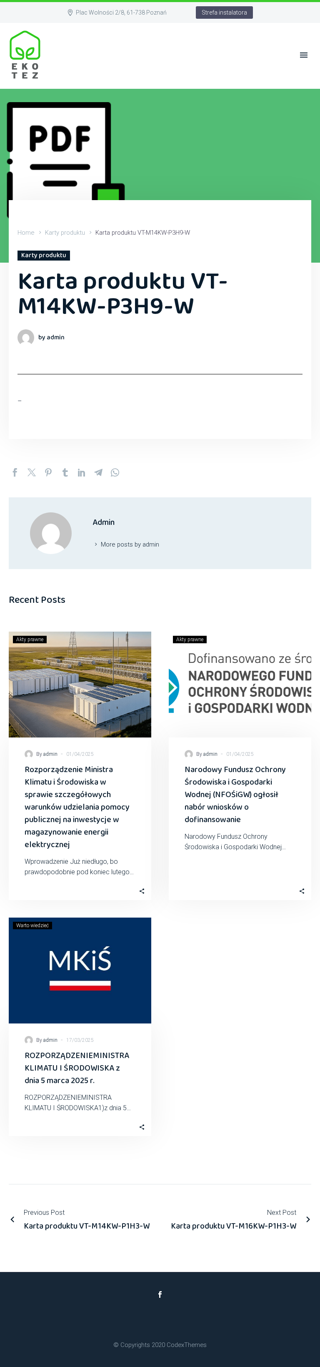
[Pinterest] (48, 472)
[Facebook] (15, 472)
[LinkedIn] (82, 472)
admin (50, 754)
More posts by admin (130, 544)
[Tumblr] (65, 472)
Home (26, 232)
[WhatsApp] (115, 472)
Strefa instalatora (224, 12)
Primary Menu (303, 55)
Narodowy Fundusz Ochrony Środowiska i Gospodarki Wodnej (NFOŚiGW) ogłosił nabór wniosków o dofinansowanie (235, 794)
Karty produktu (65, 232)
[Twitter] (32, 472)
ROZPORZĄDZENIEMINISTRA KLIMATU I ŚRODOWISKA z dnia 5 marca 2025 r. (77, 1068)
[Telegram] (98, 472)
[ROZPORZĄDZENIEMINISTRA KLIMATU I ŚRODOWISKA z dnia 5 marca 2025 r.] (80, 970)
